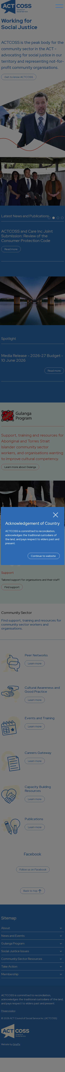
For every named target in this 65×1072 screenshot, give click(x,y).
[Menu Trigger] (59, 8)
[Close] (55, 514)
